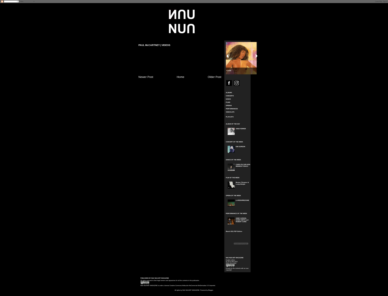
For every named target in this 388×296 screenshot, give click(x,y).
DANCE (228, 99)
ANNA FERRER (241, 128)
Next (256, 56)
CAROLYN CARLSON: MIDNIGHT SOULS (243, 165)
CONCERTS (230, 96)
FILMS (228, 102)
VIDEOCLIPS (230, 112)
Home (180, 77)
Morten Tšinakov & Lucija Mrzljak (242, 183)
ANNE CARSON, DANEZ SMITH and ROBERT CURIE (242, 219)
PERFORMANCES (232, 109)
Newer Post (145, 77)
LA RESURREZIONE (242, 200)
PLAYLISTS (230, 117)
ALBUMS (229, 92)
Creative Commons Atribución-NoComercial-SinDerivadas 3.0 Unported (192, 285)
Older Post (214, 77)
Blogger (210, 290)
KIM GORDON (240, 146)
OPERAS (229, 105)
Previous (227, 56)
